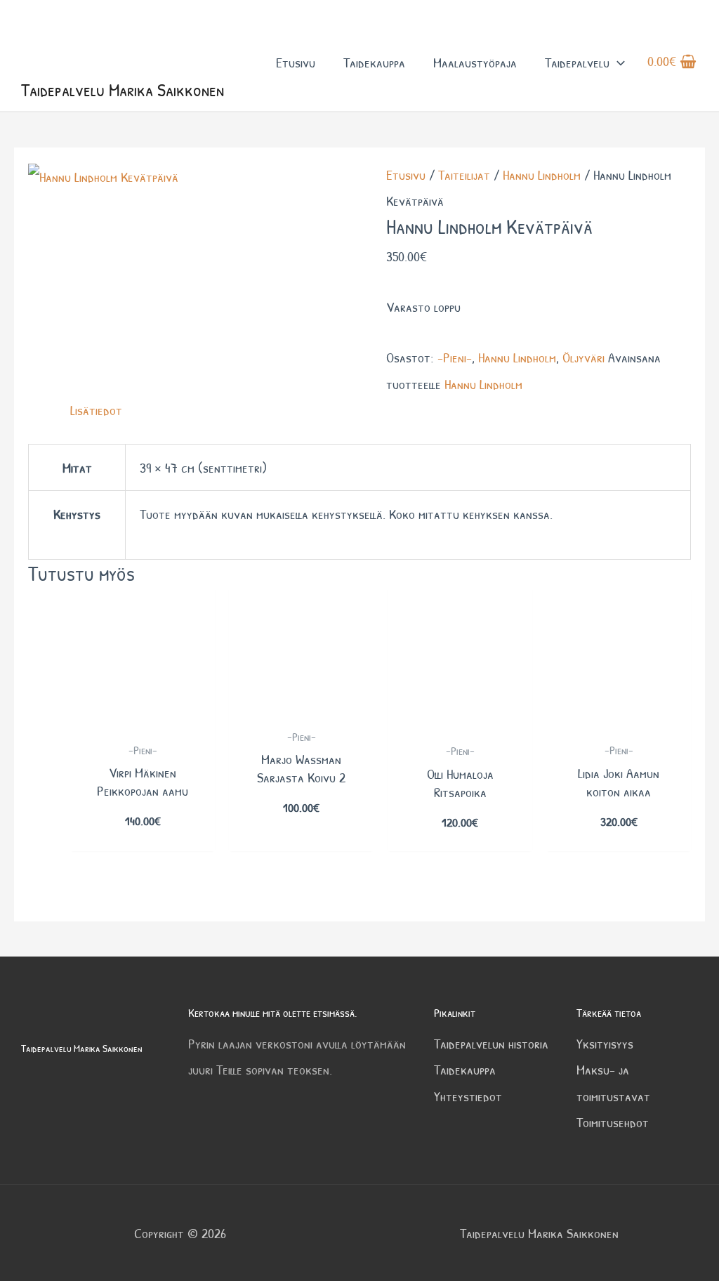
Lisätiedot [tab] (96, 409)
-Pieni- (454, 357)
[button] (617, 62)
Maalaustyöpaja (475, 62)
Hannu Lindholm (542, 174)
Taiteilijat (464, 174)
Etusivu (295, 62)
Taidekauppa (374, 62)
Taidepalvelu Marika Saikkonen (122, 89)
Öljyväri (583, 357)
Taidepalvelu (577, 62)
